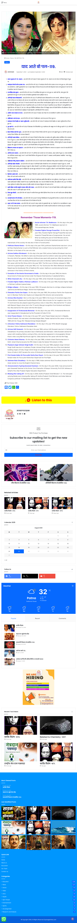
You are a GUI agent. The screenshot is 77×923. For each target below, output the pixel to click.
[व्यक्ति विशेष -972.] (14, 503)
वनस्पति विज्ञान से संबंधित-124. (25, 642)
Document (4, 865)
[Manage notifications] (72, 918)
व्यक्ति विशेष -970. (57, 511)
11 (19, 543)
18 (19, 547)
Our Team (4, 868)
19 (28, 547)
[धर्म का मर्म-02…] (9, 653)
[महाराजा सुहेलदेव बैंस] (9, 636)
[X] (22, 414)
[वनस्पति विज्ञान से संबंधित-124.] (9, 644)
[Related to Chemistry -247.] (56, 725)
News (12, 58)
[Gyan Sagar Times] (38, 2)
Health (4, 896)
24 (9, 551)
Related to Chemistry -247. (53, 737)
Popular (13, 618)
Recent (37, 618)
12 (28, 543)
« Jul (5, 560)
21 (48, 547)
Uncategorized (7, 909)
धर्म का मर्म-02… (21, 651)
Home (7, 58)
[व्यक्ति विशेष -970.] (62, 503)
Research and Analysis (9, 912)
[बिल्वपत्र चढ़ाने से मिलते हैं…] (38, 842)
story (4, 893)
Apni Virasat (6, 899)
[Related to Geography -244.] (63, 828)
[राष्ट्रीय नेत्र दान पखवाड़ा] (20, 752)
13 (38, 543)
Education (6, 881)
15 (58, 543)
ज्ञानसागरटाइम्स (11, 72)
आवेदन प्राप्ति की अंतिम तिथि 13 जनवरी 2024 (29, 659)
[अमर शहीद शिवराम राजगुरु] (13, 842)
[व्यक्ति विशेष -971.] (38, 503)
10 (9, 543)
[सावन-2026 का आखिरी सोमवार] (13, 813)
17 (9, 547)
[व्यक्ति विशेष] (9, 628)
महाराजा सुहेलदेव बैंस (22, 634)
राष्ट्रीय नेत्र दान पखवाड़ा (14, 763)
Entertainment (7, 902)
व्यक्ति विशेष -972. (9, 511)
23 (68, 547)
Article (4, 887)
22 (58, 547)
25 (19, 551)
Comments (62, 618)
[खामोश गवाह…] (63, 842)
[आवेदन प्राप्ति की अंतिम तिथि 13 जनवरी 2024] (9, 661)
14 (48, 543)
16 (67, 543)
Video (4, 890)
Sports (4, 905)
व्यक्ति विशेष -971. (33, 511)
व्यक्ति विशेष (19, 625)
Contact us (4, 871)
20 (38, 547)
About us (4, 862)
